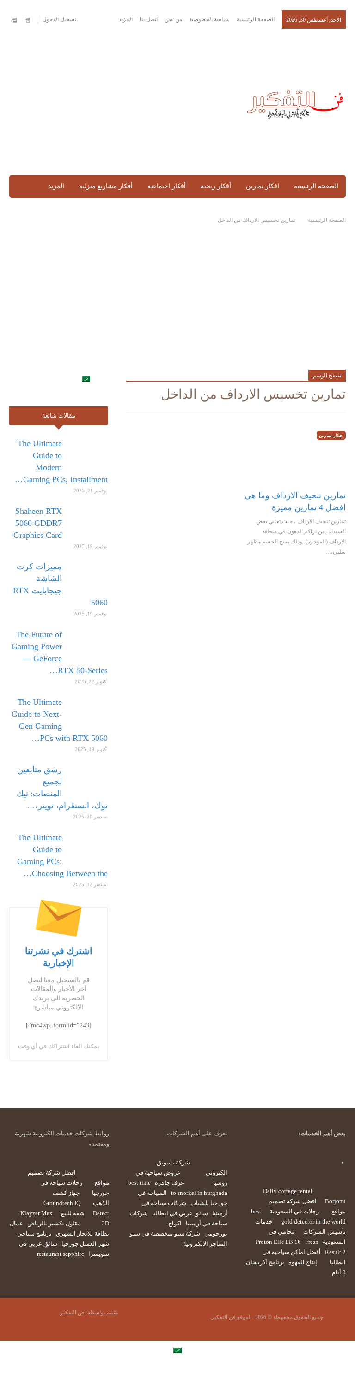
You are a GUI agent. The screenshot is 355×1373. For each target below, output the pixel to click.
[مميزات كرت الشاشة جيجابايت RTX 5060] (88, 575)
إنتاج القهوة (302, 1262)
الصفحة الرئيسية (256, 19)
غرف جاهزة (169, 1182)
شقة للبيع (73, 1213)
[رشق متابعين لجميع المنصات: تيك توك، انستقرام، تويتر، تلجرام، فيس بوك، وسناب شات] (88, 778)
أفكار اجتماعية (166, 186)
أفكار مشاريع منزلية (106, 186)
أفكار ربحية (216, 186)
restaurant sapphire (60, 1253)
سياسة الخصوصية (209, 19)
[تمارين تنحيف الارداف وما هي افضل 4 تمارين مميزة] (295, 454)
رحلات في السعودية (294, 1211)
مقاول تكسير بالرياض (54, 1223)
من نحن (173, 19)
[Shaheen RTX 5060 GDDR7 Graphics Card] (88, 520)
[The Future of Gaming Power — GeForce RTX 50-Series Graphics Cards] (88, 643)
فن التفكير (72, 1312)
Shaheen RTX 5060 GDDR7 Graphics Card (37, 523)
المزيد (125, 19)
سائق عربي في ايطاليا (180, 1213)
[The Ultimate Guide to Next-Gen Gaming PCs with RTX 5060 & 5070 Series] (88, 711)
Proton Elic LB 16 (278, 1241)
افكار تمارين (262, 186)
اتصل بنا (149, 19)
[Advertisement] (118, 102)
